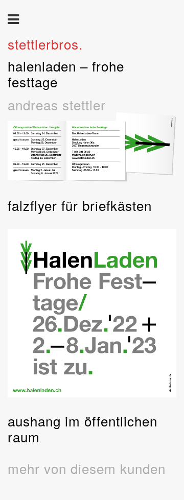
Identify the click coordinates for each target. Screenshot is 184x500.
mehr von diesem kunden (87, 468)
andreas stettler (57, 104)
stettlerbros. (45, 43)
